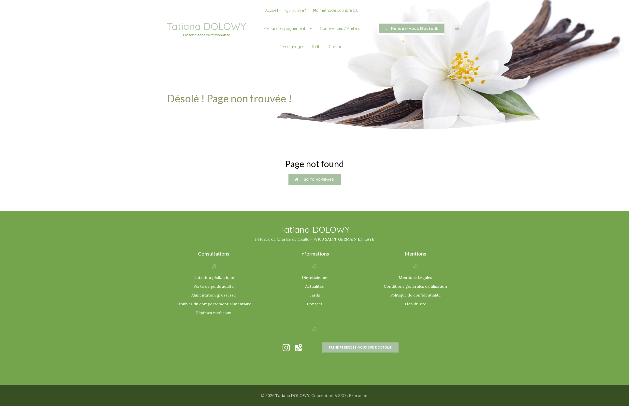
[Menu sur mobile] (457, 28)
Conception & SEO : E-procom (340, 395)
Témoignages (292, 46)
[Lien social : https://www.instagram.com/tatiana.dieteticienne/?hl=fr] (289, 347)
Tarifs (316, 46)
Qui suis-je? (295, 10)
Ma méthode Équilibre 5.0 (335, 10)
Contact (336, 46)
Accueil (271, 10)
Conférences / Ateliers (340, 28)
